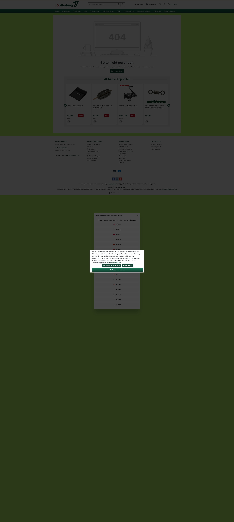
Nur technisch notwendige (111, 265)
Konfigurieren (127, 265)
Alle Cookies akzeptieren (118, 270)
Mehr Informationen (114, 263)
